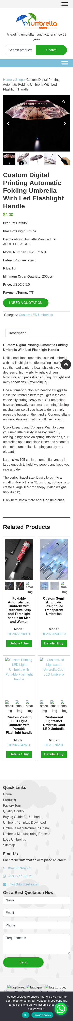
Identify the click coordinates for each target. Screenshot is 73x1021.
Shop (19, 79)
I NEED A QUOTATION (25, 302)
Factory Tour (12, 805)
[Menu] (64, 4)
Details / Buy (19, 643)
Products (9, 800)
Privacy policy (42, 1015)
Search (51, 50)
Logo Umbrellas (14, 839)
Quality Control (14, 811)
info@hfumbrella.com (23, 884)
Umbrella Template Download (24, 822)
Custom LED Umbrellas (36, 315)
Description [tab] (18, 333)
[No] (68, 1006)
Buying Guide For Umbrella (22, 817)
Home (7, 79)
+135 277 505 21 (20, 876)
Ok (26, 1015)
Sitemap (9, 845)
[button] (65, 123)
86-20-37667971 (19, 868)
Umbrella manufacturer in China (26, 828)
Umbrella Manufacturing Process (26, 834)
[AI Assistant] (61, 1009)
